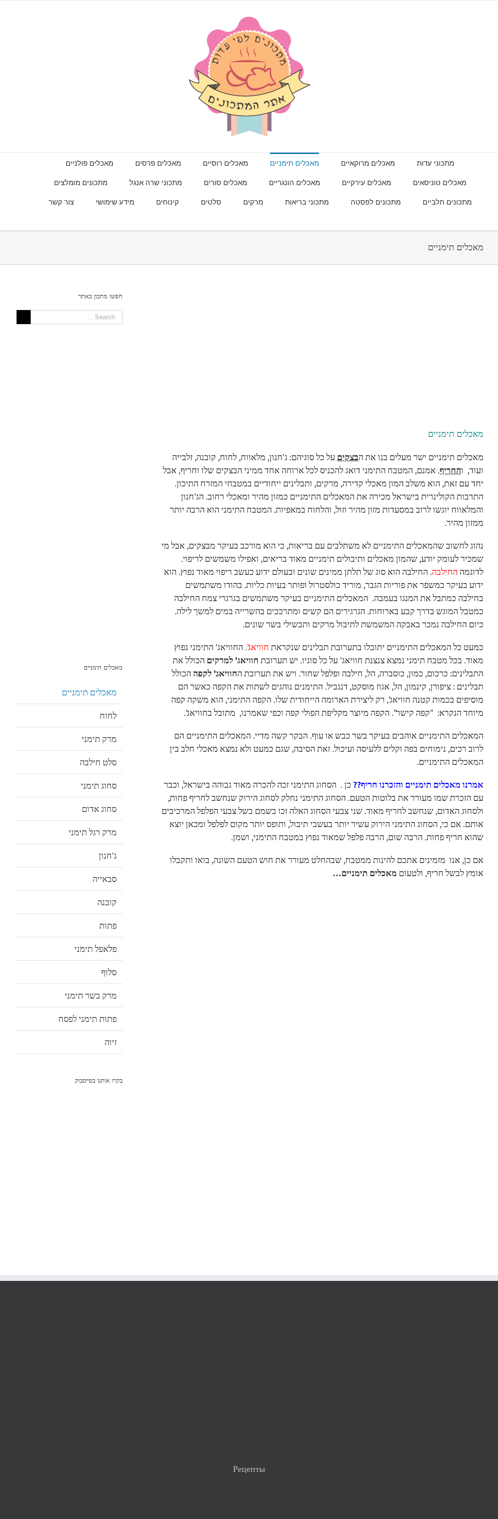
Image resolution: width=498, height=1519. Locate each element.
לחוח (108, 715)
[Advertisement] (322, 360)
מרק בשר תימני (91, 995)
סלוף (109, 972)
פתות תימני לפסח (87, 1018)
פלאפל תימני (95, 948)
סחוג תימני (99, 785)
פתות (108, 925)
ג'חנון (108, 855)
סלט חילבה (98, 762)
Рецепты (249, 1468)
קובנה (107, 902)
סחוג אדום (99, 808)
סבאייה (104, 878)
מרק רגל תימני (93, 832)
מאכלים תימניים (89, 692)
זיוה (111, 1042)
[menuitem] (424, 162)
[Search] (260, 220)
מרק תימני (99, 738)
